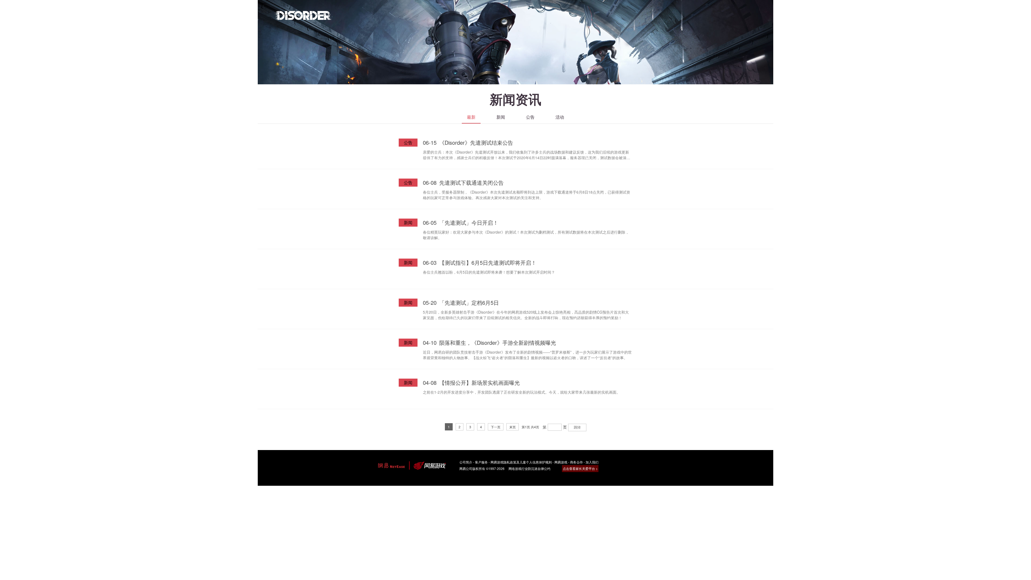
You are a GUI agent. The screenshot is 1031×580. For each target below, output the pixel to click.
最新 (471, 117)
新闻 (500, 117)
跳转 (577, 427)
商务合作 (576, 462)
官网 (303, 15)
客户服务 (481, 462)
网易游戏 (560, 462)
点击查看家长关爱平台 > (580, 468)
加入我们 (592, 462)
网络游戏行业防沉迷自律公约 (529, 468)
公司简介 (465, 462)
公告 (530, 117)
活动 (560, 117)
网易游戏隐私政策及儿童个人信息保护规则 (521, 462)
